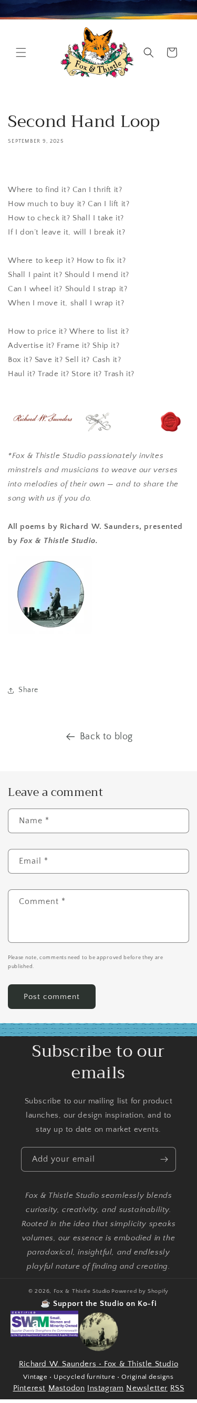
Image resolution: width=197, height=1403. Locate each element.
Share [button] (28, 690)
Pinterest (29, 1388)
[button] (21, 52)
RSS (177, 1388)
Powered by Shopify (140, 1291)
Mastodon (66, 1388)
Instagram (105, 1388)
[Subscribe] (163, 1159)
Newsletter (147, 1388)
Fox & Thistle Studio (82, 1291)
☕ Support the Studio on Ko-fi (98, 1303)
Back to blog (106, 736)
